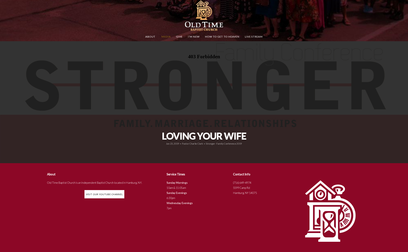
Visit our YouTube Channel (104, 194)
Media (166, 36)
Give (179, 36)
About (150, 36)
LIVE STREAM (254, 36)
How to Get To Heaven (222, 36)
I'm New (194, 36)
